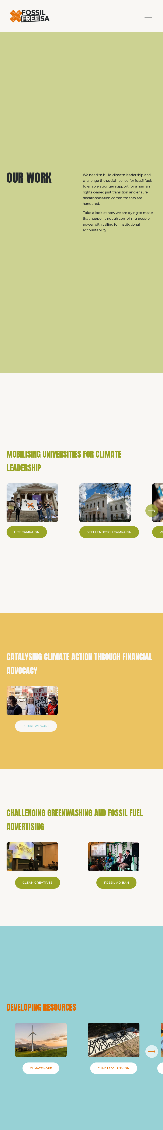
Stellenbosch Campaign (109, 532)
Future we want (35, 726)
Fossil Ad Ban (116, 882)
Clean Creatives (37, 882)
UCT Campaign (26, 532)
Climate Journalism (113, 1068)
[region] (81, 510)
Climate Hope (41, 1068)
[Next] (151, 510)
